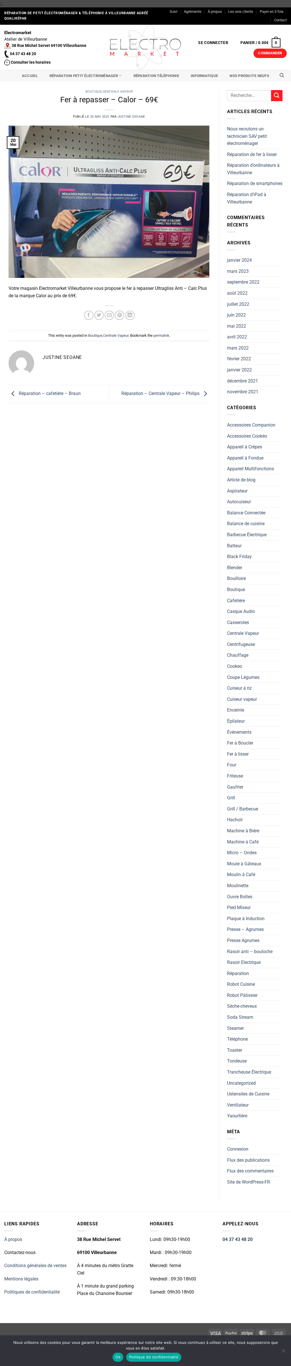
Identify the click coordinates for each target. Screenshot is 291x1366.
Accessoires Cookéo (247, 436)
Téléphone (237, 1039)
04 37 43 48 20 (238, 1239)
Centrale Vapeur (118, 91)
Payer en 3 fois (272, 11)
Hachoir (235, 819)
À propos (215, 11)
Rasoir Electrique (244, 962)
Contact (280, 20)
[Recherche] (282, 75)
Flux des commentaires (250, 1171)
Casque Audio (241, 611)
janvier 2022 (239, 370)
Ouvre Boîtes (239, 896)
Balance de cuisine (246, 523)
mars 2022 (238, 348)
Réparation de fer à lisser (252, 154)
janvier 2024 (239, 260)
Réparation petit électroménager (83, 76)
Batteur (234, 545)
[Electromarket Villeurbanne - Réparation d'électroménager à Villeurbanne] (145, 47)
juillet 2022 (238, 304)
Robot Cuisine (241, 984)
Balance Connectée (246, 512)
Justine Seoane (131, 116)
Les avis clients (240, 11)
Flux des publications (248, 1160)
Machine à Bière (243, 830)
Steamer (235, 1028)
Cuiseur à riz (239, 688)
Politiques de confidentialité (32, 1292)
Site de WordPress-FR (248, 1182)
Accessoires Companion (251, 425)
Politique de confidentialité (153, 1357)
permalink (161, 335)
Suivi (173, 11)
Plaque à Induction (246, 918)
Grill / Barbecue (242, 809)
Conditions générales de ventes (35, 1265)
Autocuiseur (239, 501)
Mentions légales (21, 1279)
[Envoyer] (276, 95)
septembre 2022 (243, 282)
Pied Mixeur (239, 907)
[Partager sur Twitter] (99, 315)
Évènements (239, 732)
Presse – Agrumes (245, 929)
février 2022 (239, 358)
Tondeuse (237, 1061)
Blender (234, 567)
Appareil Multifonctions (250, 468)
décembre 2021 (242, 381)
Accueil (30, 76)
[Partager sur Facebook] (88, 315)
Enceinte (235, 710)
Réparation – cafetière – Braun (49, 393)
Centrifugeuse (241, 644)
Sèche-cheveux (242, 1006)
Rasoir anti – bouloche (250, 951)
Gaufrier (235, 787)
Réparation (238, 973)
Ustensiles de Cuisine (248, 1094)
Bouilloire (236, 578)
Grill (231, 798)
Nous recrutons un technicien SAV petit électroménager (247, 136)
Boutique (94, 91)
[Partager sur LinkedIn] (130, 315)
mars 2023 (238, 271)
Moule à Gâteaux (244, 863)
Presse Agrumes (243, 940)
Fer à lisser (238, 754)
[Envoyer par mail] (109, 315)
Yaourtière (237, 1115)
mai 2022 (236, 326)
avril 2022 (237, 337)
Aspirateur (237, 491)
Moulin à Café (241, 874)
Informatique (204, 76)
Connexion (237, 1149)
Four (231, 765)
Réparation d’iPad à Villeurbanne (246, 198)
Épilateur (236, 721)
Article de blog (241, 480)
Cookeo (234, 666)
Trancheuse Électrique (249, 1072)
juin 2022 (236, 315)
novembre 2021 (242, 391)
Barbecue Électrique (247, 534)
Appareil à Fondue (245, 458)
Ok (117, 1357)
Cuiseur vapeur (242, 699)
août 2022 (237, 293)
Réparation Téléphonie (156, 76)
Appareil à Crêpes (244, 447)
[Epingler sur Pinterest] (119, 315)
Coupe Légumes (243, 677)
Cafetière (236, 600)
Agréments (192, 11)
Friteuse (235, 776)
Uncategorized (241, 1083)
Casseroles (238, 622)
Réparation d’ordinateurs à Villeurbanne (253, 169)
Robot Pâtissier (242, 995)
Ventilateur (238, 1105)
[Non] (283, 1352)
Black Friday (239, 556)
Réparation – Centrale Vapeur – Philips (161, 393)
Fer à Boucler (240, 743)
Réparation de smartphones (254, 183)
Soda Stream (240, 1017)
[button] (213, 43)
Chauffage (237, 655)
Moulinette (237, 885)
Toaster (234, 1050)
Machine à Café (243, 842)
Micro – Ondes (242, 852)
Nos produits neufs (249, 76)
